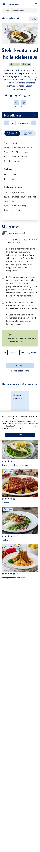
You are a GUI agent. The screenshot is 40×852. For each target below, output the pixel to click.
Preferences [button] (19, 428)
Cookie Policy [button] (10, 426)
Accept (20, 435)
